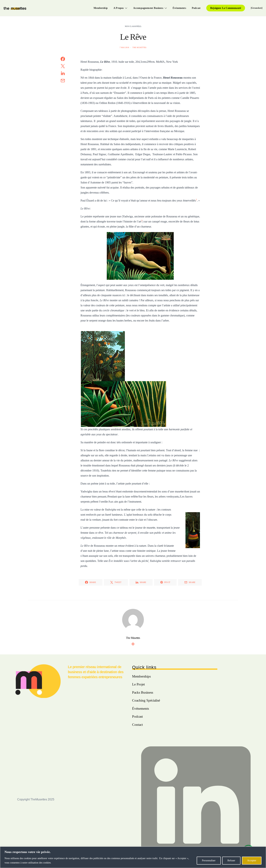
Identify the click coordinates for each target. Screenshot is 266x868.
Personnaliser (209, 860)
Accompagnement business (148, 8)
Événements (179, 8)
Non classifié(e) (133, 26)
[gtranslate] (256, 8)
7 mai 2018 (124, 47)
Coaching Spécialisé (146, 700)
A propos (118, 8)
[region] (133, 857)
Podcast (196, 8)
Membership (101, 8)
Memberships (141, 676)
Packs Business (142, 692)
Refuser (231, 860)
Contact (137, 724)
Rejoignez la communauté (225, 8)
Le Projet (138, 684)
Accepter (251, 860)
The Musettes (139, 47)
